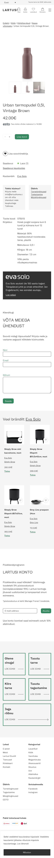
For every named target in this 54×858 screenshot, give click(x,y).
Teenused (7, 759)
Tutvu (7, 471)
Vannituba (33, 756)
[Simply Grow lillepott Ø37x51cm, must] (14, 495)
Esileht (6, 23)
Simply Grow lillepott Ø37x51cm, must (13, 514)
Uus (30, 770)
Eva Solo (22, 176)
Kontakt (6, 767)
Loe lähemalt (23, 843)
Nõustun (27, 852)
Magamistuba (35, 759)
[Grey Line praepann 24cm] (40, 495)
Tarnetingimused (38, 191)
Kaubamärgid (34, 778)
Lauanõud (33, 749)
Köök (13, 23)
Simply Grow (9, 462)
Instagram (33, 792)
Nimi (5, 350)
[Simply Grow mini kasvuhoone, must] (14, 434)
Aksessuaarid (35, 763)
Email (5, 360)
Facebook (33, 789)
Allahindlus (33, 774)
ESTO (5, 799)
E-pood (6, 749)
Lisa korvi (22, 136)
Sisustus (32, 767)
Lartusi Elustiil (9, 756)
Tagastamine (37, 194)
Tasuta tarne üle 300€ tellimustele (39, 2)
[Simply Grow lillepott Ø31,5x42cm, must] (40, 434)
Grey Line (34, 522)
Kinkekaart (8, 763)
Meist (5, 752)
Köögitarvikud (23, 23)
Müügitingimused (38, 197)
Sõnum (6, 375)
